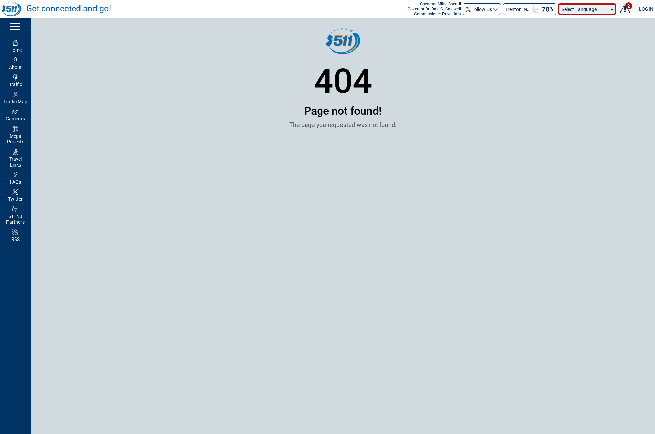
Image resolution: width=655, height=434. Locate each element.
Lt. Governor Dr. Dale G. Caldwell (431, 8)
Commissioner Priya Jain (437, 14)
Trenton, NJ (517, 9)
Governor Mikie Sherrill (440, 4)
